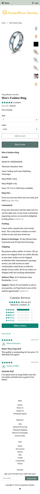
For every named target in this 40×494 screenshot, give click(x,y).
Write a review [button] (20, 326)
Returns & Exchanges (20, 433)
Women (20, 452)
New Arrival (20, 449)
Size (3, 115)
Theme (20, 464)
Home (4, 23)
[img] (7, 340)
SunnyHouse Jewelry (26, 485)
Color (4, 125)
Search (20, 405)
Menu (6, 3)
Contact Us (18, 219)
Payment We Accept (20, 427)
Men (20, 455)
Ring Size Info (12, 200)
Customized (20, 461)
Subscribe (31, 478)
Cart (36, 3)
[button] (7, 102)
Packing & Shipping (20, 430)
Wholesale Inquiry (20, 414)
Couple (20, 458)
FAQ (20, 424)
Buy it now (20, 144)
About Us (20, 408)
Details (15, 280)
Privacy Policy (20, 436)
